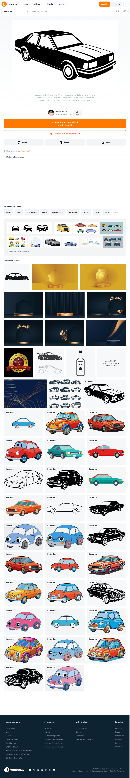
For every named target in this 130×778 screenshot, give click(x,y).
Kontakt (78, 732)
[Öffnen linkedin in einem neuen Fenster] (38, 770)
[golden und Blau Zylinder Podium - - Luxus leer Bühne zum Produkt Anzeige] (23, 305)
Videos (37, 4)
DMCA (46, 732)
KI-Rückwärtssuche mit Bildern (19, 750)
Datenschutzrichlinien (98, 771)
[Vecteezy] (4, 4)
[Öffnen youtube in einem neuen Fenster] (54, 770)
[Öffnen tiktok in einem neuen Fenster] (46, 770)
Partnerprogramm (52, 735)
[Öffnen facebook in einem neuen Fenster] (30, 770)
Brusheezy (10, 728)
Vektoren (13, 4)
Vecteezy (9, 732)
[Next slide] (120, 212)
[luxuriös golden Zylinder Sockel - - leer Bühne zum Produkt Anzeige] (55, 277)
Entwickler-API (12, 747)
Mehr (61, 4)
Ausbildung (11, 743)
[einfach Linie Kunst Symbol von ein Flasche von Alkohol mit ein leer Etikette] (80, 362)
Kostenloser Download (64, 123)
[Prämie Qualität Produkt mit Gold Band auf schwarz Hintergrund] (18, 362)
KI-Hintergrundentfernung (17, 754)
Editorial (49, 4)
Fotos (25, 4)
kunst (107, 212)
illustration (32, 212)
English (117, 728)
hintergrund (57, 212)
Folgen (76, 114)
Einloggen (114, 4)
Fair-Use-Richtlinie (115, 771)
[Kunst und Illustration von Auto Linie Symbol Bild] (65, 393)
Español (117, 732)
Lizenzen (48, 728)
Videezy (9, 735)
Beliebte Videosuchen (53, 747)
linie (97, 212)
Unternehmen (12, 739)
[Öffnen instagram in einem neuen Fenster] (34, 770)
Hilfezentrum (81, 728)
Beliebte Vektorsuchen (53, 739)
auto (19, 212)
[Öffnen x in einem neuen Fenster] (50, 770)
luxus (8, 212)
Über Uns (79, 735)
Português (118, 735)
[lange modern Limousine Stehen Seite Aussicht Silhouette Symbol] (17, 277)
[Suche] (115, 11)
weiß (44, 212)
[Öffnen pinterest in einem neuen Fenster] (42, 770)
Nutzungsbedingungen (79, 771)
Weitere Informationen (15, 157)
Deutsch (117, 739)
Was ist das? (25, 151)
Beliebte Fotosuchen (52, 743)
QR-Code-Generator (14, 758)
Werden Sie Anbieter (84, 739)
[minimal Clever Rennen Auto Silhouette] (49, 362)
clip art (86, 212)
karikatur (73, 212)
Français (117, 743)
